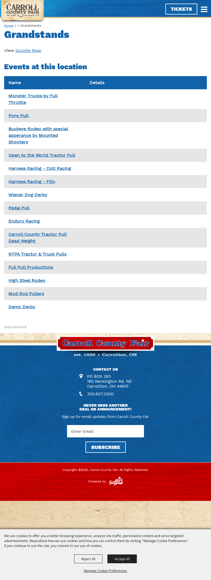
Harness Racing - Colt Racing (40, 168)
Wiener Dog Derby (28, 194)
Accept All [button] (122, 559)
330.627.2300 (100, 394)
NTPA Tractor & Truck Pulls (37, 254)
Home (8, 25)
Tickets (181, 9)
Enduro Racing (24, 221)
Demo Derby (22, 306)
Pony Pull (19, 115)
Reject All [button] (88, 559)
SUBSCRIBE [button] (105, 447)
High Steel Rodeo (27, 280)
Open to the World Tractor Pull (42, 155)
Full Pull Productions (31, 267)
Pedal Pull (19, 207)
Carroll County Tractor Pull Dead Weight (38, 237)
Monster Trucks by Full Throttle (33, 99)
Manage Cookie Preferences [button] (105, 570)
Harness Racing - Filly (32, 181)
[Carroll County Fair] (22, 11)
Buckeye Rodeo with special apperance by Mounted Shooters (38, 135)
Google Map (28, 50)
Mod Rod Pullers (26, 293)
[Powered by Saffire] (116, 481)
